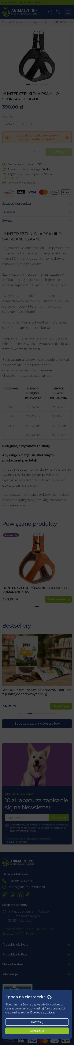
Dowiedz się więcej (42, 1012)
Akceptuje (37, 1031)
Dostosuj (37, 1022)
